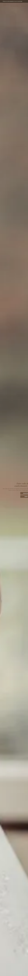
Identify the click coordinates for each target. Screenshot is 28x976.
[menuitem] (15, 6)
